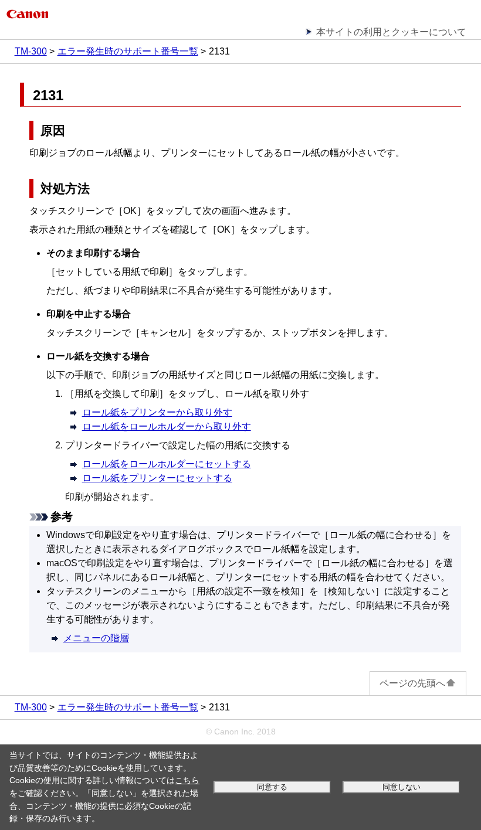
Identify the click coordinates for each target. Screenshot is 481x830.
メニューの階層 (96, 638)
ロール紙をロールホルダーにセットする (166, 464)
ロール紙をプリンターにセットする (157, 478)
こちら (187, 780)
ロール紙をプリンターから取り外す (157, 412)
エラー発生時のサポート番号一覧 (127, 51)
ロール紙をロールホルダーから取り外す (166, 426)
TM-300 (31, 51)
